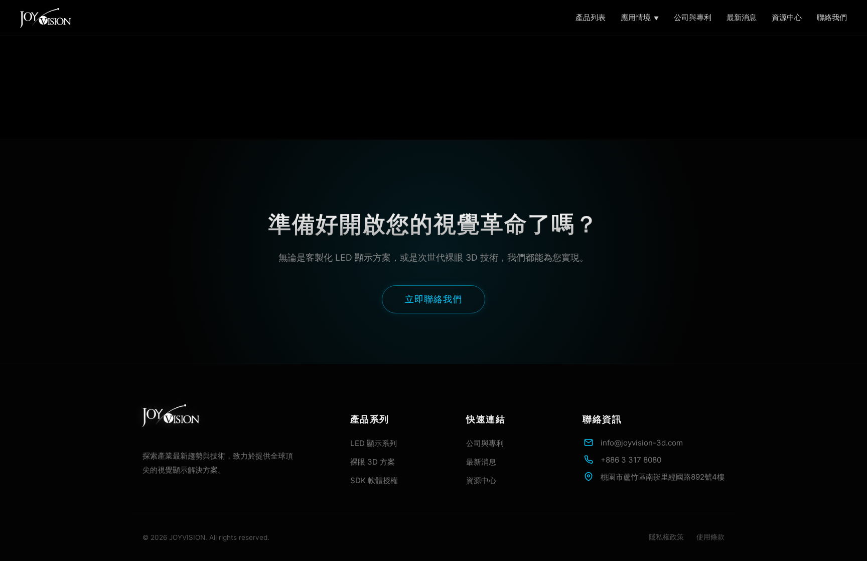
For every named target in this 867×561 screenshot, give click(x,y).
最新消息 (742, 17)
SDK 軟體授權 (374, 480)
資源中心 (787, 17)
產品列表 (590, 17)
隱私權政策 (666, 537)
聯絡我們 (832, 17)
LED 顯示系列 (373, 443)
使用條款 (710, 537)
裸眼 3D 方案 (372, 462)
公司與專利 (692, 17)
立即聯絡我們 (433, 299)
